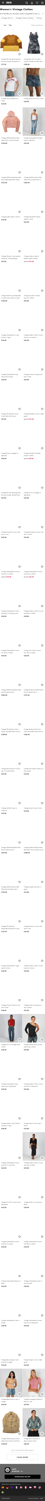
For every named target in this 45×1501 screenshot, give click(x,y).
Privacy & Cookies (33, 1498)
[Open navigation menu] (3, 2)
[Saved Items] (37, 2)
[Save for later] (19, 54)
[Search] (26, 2)
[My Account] (32, 2)
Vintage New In (7, 18)
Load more (22, 1457)
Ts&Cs (41, 1498)
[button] (2, 1487)
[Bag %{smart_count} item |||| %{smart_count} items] (42, 2)
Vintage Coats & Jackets (25, 18)
